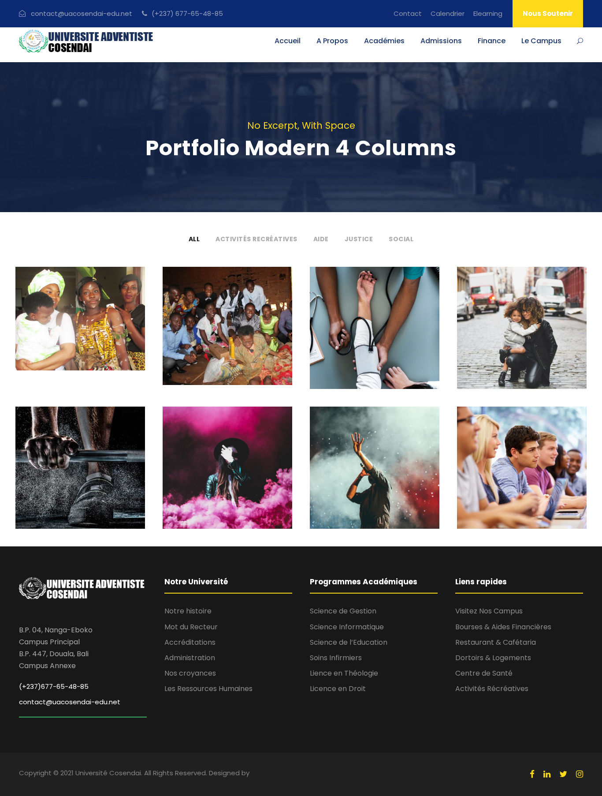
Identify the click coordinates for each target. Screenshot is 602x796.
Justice (359, 239)
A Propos (332, 41)
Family (511, 348)
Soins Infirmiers (336, 658)
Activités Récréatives (491, 689)
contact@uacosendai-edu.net (69, 701)
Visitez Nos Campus (489, 611)
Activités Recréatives (256, 239)
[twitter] (563, 774)
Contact (408, 13)
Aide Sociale (227, 331)
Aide (321, 239)
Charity (213, 346)
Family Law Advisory (522, 334)
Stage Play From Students (227, 473)
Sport (80, 498)
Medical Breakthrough (374, 333)
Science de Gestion (343, 611)
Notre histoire (188, 611)
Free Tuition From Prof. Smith (522, 473)
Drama (242, 493)
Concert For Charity (375, 473)
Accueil (288, 41)
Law (537, 348)
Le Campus (541, 41)
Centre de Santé (484, 673)
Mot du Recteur (191, 627)
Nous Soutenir (548, 13)
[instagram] (579, 774)
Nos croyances (190, 673)
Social (401, 239)
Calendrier (448, 13)
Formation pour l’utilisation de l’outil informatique (80, 474)
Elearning (487, 13)
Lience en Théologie (344, 673)
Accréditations (190, 642)
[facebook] (532, 774)
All (194, 239)
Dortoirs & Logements (493, 658)
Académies (384, 41)
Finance (491, 41)
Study (507, 493)
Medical (375, 353)
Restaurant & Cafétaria (495, 642)
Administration (189, 658)
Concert (361, 488)
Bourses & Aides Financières (503, 627)
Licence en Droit (338, 689)
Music (392, 488)
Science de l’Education (348, 642)
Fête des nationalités (80, 331)
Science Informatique (347, 627)
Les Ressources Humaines (208, 689)
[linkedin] (546, 774)
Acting (212, 493)
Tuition (535, 493)
